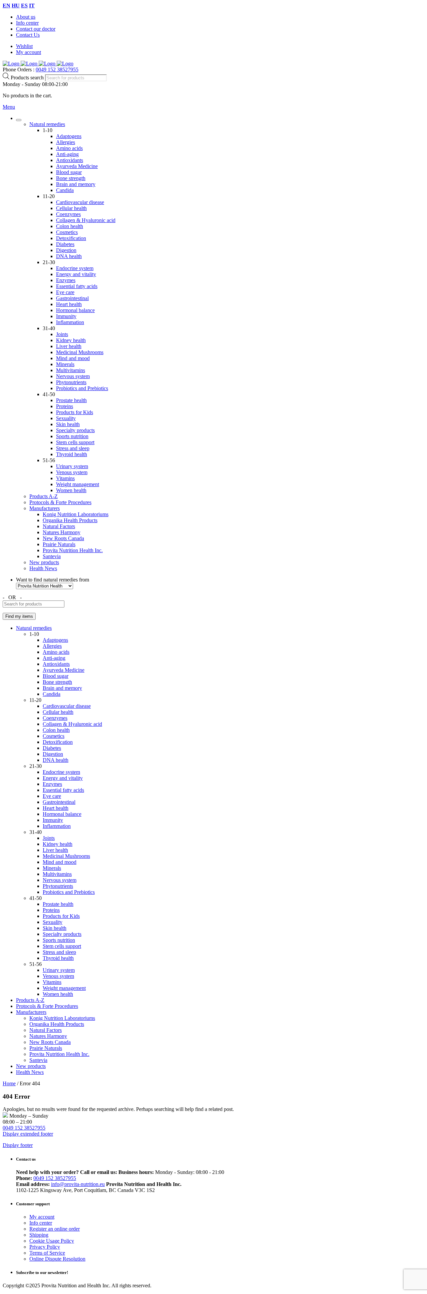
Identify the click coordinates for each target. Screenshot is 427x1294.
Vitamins (65, 478)
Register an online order (54, 1229)
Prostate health (71, 400)
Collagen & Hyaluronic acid (85, 220)
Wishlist (24, 46)
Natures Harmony (61, 532)
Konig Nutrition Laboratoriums (75, 514)
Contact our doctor (35, 29)
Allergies (65, 142)
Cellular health (71, 208)
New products (44, 562)
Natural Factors (59, 526)
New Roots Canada (63, 538)
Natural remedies (47, 124)
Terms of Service (47, 1253)
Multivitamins (70, 370)
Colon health (69, 226)
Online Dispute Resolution (57, 1259)
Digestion (66, 250)
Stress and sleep (72, 448)
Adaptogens (68, 136)
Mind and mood (73, 358)
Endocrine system (74, 268)
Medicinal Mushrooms (79, 352)
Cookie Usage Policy (51, 1241)
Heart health (69, 304)
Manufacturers (44, 508)
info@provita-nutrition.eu (78, 1184)
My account (28, 52)
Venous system (71, 472)
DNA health (69, 256)
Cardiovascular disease (80, 202)
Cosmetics (67, 232)
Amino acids (69, 148)
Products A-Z (43, 496)
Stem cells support (75, 442)
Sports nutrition (72, 436)
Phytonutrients (71, 382)
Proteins (64, 406)
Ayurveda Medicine (77, 166)
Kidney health (71, 340)
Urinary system (72, 466)
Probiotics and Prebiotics (82, 388)
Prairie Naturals (59, 544)
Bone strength (70, 178)
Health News (43, 568)
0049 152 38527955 (57, 69)
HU (16, 5)
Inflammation (70, 322)
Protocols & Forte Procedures (60, 502)
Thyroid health (71, 454)
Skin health (68, 424)
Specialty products (75, 430)
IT (32, 5)
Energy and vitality (76, 274)
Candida (65, 190)
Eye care (65, 292)
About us (25, 17)
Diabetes (65, 244)
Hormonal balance (75, 310)
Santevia (52, 556)
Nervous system (73, 376)
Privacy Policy (44, 1247)
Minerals (65, 364)
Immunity (66, 316)
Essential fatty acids (76, 286)
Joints (62, 334)
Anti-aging (67, 154)
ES (24, 5)
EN (6, 5)
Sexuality (66, 418)
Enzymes (65, 280)
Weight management (77, 484)
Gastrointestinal (72, 298)
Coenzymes (68, 214)
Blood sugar (69, 172)
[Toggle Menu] (18, 120)
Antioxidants (69, 160)
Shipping (38, 1235)
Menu (9, 107)
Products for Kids (74, 412)
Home (9, 1083)
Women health (71, 490)
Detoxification (71, 238)
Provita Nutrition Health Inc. (73, 550)
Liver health (68, 346)
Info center (27, 23)
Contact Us (28, 35)
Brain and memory (75, 184)
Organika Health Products (70, 520)
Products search (28, 77)
